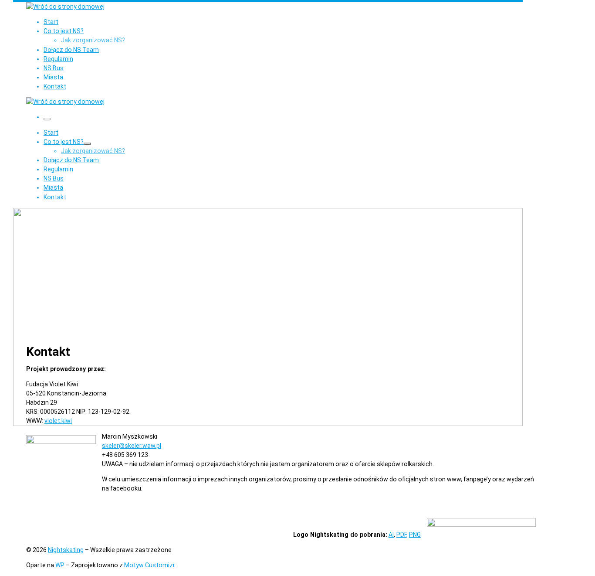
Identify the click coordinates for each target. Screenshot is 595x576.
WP (59, 565)
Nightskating (66, 549)
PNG (415, 534)
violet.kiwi (58, 420)
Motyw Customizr (149, 565)
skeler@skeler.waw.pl (131, 445)
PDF (401, 534)
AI (391, 534)
